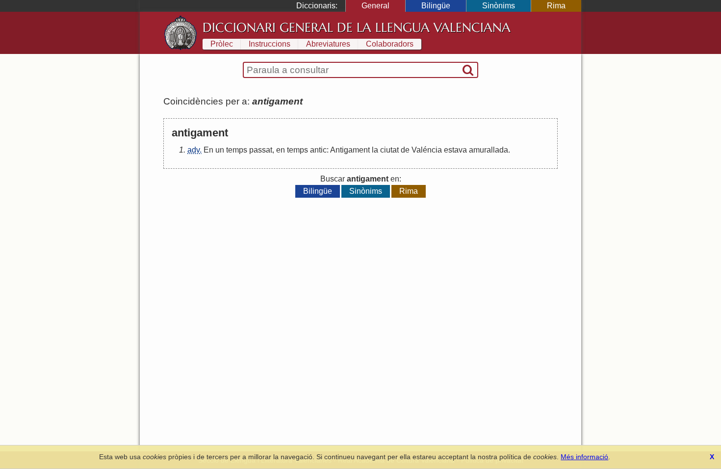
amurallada (488, 150)
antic (318, 150)
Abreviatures (328, 44)
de (405, 150)
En (208, 150)
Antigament (350, 150)
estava (455, 150)
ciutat (389, 150)
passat (260, 150)
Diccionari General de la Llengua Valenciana (357, 27)
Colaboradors (389, 44)
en (280, 150)
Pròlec (221, 44)
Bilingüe (435, 5)
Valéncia (427, 150)
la (375, 150)
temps (236, 150)
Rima (556, 5)
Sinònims (498, 5)
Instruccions (269, 44)
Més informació (584, 457)
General (375, 5)
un (219, 150)
